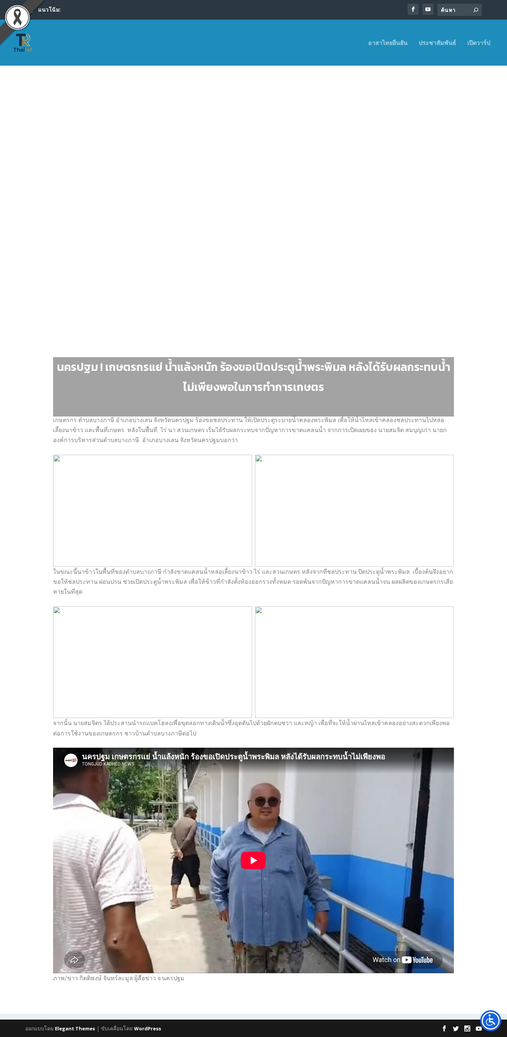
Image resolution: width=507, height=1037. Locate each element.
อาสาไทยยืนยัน (388, 43)
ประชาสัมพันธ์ (437, 43)
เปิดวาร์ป (478, 43)
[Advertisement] (253, 142)
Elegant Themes (75, 1028)
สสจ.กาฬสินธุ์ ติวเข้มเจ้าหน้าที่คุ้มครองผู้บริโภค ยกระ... (125, 9)
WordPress (147, 1028)
